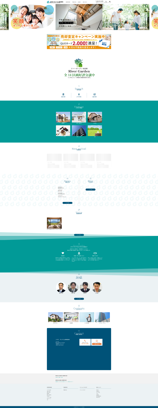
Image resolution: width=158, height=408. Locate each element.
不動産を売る (74, 2)
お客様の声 (97, 391)
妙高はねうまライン (70, 381)
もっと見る (67, 202)
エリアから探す (79, 96)
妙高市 (59, 377)
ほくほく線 (60, 381)
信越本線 (57, 381)
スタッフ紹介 (98, 392)
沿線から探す (63, 96)
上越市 (62, 377)
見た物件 (106, 2)
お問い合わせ (85, 2)
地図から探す (94, 96)
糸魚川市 (57, 377)
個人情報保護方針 (98, 396)
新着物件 (48, 393)
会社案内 (79, 2)
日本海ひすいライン (64, 381)
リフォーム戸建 (49, 397)
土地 (47, 399)
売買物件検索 (68, 2)
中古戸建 (48, 396)
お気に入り (109, 2)
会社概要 (97, 394)
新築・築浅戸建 (49, 394)
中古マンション (49, 398)
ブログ (97, 393)
